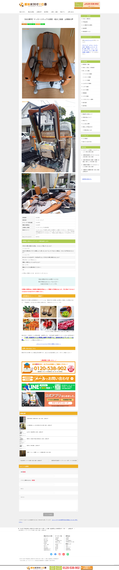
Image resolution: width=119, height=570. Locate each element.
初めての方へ (22, 11)
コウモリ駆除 (86, 96)
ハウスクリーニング (88, 40)
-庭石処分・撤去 (57, 541)
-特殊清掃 (56, 544)
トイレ (92, 48)
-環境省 (67, 545)
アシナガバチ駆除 (88, 73)
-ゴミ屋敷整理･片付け (58, 540)
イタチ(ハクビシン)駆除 (88, 99)
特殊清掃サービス (86, 31)
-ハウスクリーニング (58, 543)
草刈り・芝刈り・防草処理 (88, 67)
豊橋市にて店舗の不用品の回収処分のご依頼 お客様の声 (38, 438)
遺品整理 (85, 28)
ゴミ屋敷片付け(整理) (87, 25)
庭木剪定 (85, 105)
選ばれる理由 (31, 11)
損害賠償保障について (47, 548)
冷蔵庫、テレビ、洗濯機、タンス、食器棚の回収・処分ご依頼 (39, 452)
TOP (42, 528)
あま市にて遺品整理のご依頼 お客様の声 (35, 432)
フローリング (85, 45)
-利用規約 (67, 539)
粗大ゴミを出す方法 (87, 141)
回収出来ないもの (88, 130)
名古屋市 (37, 24)
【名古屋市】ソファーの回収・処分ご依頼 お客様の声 (31, 460)
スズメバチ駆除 (87, 77)
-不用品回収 (57, 537)
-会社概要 (67, 537)
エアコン (91, 45)
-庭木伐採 (56, 547)
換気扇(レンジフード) (90, 47)
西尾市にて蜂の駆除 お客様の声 (33, 445)
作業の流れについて (87, 117)
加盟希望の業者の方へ (87, 179)
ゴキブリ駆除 (86, 89)
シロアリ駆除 (86, 86)
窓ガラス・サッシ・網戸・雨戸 (91, 50)
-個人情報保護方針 (68, 540)
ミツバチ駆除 (87, 80)
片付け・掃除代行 (86, 18)
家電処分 (42, 24)
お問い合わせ (71, 11)
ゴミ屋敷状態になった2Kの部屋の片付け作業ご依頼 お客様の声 (39, 425)
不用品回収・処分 (31, 24)
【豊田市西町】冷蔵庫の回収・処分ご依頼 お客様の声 (37, 418)
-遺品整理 (56, 539)
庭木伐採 (85, 102)
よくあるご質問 (86, 123)
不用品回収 (85, 21)
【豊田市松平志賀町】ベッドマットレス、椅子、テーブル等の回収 (64, 460)
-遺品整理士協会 (68, 549)
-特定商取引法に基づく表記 (70, 541)
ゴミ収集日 (85, 138)
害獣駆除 (85, 93)
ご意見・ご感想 (54, 11)
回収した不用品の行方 (87, 126)
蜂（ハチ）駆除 (86, 70)
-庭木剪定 (56, 548)
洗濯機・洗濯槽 (85, 52)
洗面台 (88, 48)
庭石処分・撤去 (86, 64)
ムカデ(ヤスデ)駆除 (87, 83)
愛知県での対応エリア (87, 114)
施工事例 (46, 11)
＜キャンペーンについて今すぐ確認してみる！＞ (48, 344)
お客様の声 (39, 11)
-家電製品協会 (68, 548)
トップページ (46, 537)
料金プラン (62, 11)
